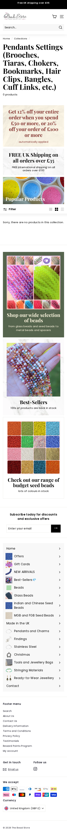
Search (7, 711)
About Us (8, 716)
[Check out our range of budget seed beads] (33, 447)
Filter (12, 209)
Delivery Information (16, 726)
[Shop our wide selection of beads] (33, 282)
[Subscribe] (56, 529)
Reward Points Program (17, 746)
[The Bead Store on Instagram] (35, 769)
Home (6, 38)
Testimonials (11, 741)
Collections (20, 38)
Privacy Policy (11, 736)
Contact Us (10, 721)
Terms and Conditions (17, 731)
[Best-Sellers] (33, 370)
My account (10, 751)
